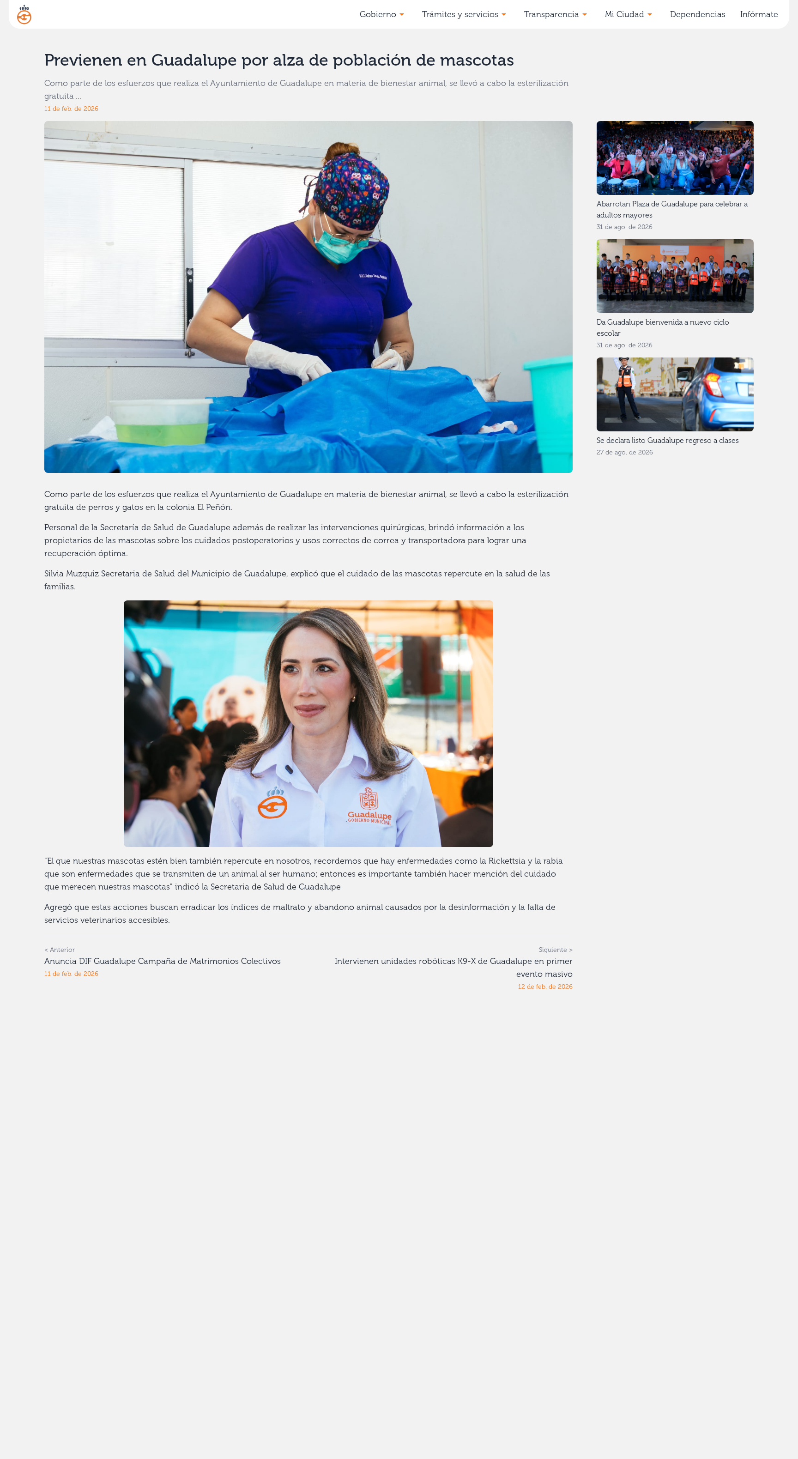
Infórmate (759, 14)
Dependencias (697, 14)
